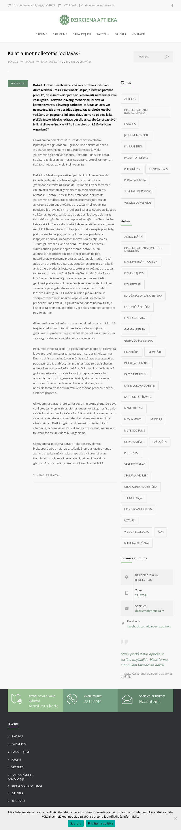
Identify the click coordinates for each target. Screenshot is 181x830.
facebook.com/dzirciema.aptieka (149, 626)
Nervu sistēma (133, 442)
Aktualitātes (133, 237)
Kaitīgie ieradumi (135, 374)
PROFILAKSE (131, 453)
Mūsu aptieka (133, 146)
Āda (161, 532)
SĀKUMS (41, 34)
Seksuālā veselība (136, 475)
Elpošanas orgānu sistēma (143, 296)
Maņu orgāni (133, 408)
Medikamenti (132, 419)
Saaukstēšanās (134, 464)
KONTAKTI (138, 34)
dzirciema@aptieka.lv (99, 5)
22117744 (70, 5)
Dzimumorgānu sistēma (140, 262)
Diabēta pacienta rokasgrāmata (136, 111)
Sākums (13, 61)
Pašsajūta (160, 442)
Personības (132, 169)
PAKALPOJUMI (82, 34)
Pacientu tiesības (136, 158)
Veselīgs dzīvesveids (137, 203)
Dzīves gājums (133, 273)
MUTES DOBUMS (134, 430)
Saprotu (75, 823)
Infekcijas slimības (136, 363)
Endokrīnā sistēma (137, 307)
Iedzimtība (131, 352)
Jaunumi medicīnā (136, 135)
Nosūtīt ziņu (150, 701)
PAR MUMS (60, 34)
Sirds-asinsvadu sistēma (140, 487)
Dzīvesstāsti (132, 284)
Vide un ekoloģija (136, 532)
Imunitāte (155, 352)
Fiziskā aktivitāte (136, 318)
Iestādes (130, 124)
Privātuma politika (100, 823)
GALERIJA (120, 34)
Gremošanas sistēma (138, 340)
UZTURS (129, 520)
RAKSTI (101, 34)
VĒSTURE (17, 767)
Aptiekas (130, 99)
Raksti (29, 61)
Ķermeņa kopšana (136, 543)
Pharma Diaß (158, 169)
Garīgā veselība (135, 329)
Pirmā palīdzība (135, 180)
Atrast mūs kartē (43, 706)
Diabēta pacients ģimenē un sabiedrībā (143, 249)
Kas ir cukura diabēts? (139, 385)
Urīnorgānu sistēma (138, 509)
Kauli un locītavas (137, 397)
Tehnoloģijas (133, 498)
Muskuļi (156, 419)
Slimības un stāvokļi (47, 475)
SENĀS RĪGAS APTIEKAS (26, 785)
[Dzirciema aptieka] (90, 20)
